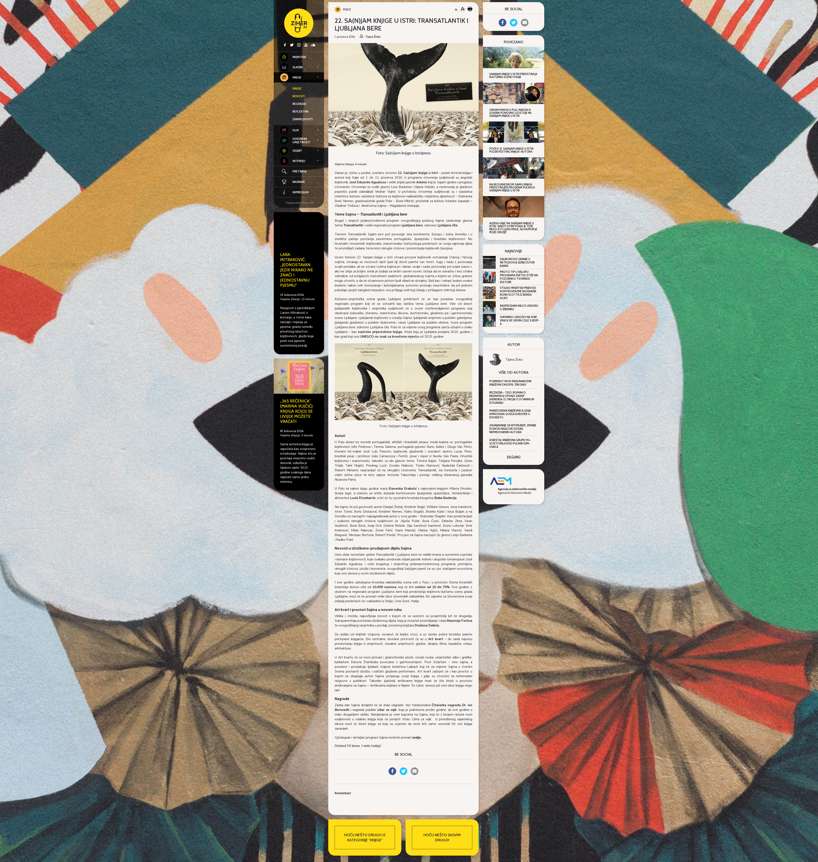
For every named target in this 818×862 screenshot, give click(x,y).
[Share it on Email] (414, 773)
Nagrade (298, 182)
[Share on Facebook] (392, 773)
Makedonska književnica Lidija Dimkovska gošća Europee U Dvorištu (510, 414)
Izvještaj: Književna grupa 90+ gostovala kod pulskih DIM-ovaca (510, 443)
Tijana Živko (514, 359)
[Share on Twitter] (403, 773)
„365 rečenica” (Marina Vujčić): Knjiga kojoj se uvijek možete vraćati (296, 411)
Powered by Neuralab (300, 202)
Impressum (300, 192)
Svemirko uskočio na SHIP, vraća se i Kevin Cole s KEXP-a (520, 320)
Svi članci (513, 456)
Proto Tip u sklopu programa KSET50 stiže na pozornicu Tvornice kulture (519, 277)
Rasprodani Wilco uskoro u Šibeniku (519, 307)
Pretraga (299, 171)
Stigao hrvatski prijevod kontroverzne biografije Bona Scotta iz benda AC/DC (518, 293)
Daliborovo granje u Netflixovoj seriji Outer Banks (517, 262)
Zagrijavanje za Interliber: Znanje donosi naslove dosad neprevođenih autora (512, 429)
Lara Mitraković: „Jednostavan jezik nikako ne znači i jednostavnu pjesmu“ (296, 270)
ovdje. (417, 737)
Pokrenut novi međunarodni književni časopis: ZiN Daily (510, 382)
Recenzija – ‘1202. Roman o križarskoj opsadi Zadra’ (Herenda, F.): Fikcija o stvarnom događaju (511, 397)
